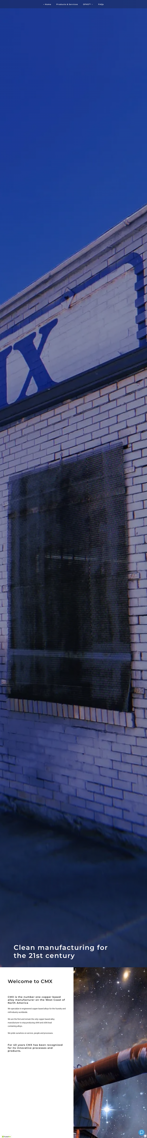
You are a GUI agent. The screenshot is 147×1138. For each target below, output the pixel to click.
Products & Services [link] (67, 4)
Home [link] (48, 4)
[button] (87, 4)
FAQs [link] (101, 4)
